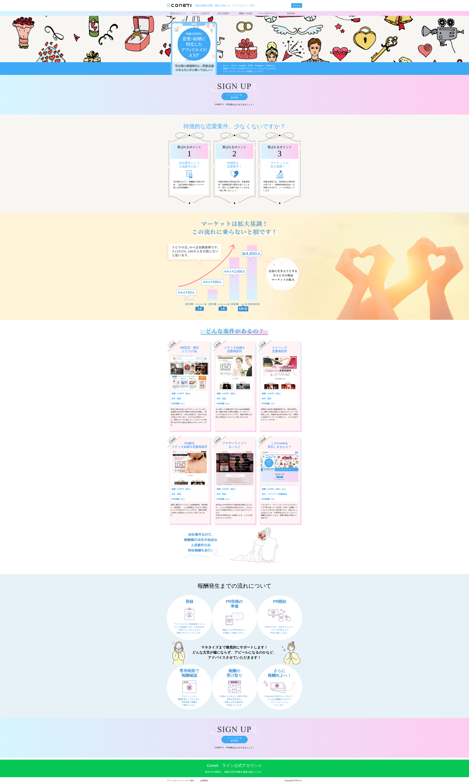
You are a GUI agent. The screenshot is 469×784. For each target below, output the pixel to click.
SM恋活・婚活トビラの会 (189, 349)
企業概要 (204, 780)
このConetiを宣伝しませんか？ (280, 445)
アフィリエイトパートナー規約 (180, 780)
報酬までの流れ (246, 13)
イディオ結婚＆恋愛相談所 (234, 349)
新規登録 (291, 13)
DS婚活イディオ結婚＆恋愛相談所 (189, 445)
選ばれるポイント (178, 13)
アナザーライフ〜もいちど (234, 445)
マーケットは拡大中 (200, 13)
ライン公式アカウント (268, 13)
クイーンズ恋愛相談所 (279, 349)
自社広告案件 (223, 13)
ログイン (297, 5)
